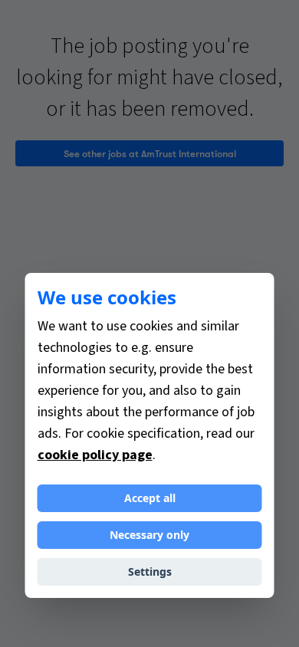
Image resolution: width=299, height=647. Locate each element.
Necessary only (149, 534)
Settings (150, 571)
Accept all (150, 498)
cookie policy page (95, 455)
